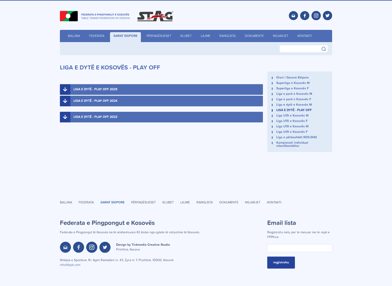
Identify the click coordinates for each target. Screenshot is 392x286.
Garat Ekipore (125, 36)
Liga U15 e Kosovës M (292, 115)
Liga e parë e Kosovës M (294, 93)
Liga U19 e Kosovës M (292, 126)
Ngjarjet (280, 36)
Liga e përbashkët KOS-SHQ (296, 137)
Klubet (186, 36)
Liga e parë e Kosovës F (293, 99)
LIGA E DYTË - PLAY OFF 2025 (96, 89)
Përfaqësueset (159, 36)
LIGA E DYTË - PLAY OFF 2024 (95, 100)
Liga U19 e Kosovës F (292, 131)
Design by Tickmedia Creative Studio (143, 247)
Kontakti (304, 36)
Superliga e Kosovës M (293, 83)
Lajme (205, 36)
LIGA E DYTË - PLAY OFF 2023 (95, 117)
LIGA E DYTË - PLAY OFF (294, 110)
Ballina (74, 36)
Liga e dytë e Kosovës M (294, 104)
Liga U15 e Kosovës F (292, 121)
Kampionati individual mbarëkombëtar (292, 144)
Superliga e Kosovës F (292, 88)
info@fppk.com (70, 265)
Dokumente (254, 36)
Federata (96, 36)
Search (326, 48)
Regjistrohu (281, 262)
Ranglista (227, 36)
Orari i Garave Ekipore (292, 77)
